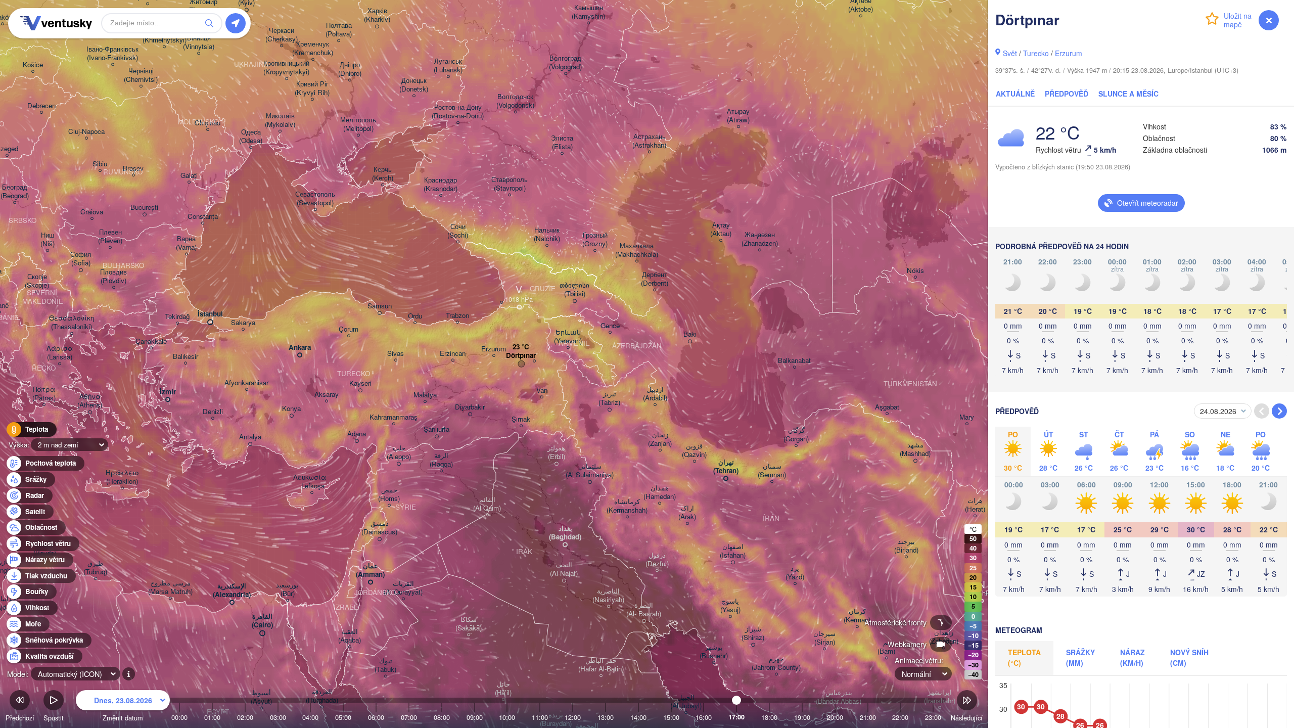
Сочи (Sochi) (457, 231)
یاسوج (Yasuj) (730, 605)
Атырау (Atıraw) (738, 115)
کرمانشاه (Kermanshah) (627, 506)
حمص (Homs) (389, 494)
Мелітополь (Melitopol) (358, 124)
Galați (189, 175)
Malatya (425, 395)
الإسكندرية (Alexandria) (232, 590)
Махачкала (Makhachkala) (636, 250)
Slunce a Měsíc (1128, 93)
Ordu (415, 316)
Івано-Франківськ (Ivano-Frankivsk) (112, 53)
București (144, 207)
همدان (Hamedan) (659, 492)
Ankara (300, 347)
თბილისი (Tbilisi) (574, 289)
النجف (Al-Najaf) (564, 569)
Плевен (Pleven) (110, 236)
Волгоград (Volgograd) (565, 62)
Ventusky (54, 23)
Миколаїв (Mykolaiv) (280, 120)
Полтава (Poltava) (339, 29)
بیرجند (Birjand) (906, 546)
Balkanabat (794, 360)
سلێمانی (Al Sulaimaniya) (590, 470)
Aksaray (326, 394)
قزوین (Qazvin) (694, 450)
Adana (356, 434)
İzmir (168, 392)
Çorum (348, 329)
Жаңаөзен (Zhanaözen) (760, 239)
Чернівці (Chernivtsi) (141, 75)
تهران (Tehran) (725, 466)
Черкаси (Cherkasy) (281, 34)
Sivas (395, 353)
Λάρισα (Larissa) (60, 352)
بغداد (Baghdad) (565, 532)
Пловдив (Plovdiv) (113, 276)
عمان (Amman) (370, 570)
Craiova (91, 212)
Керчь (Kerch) (382, 174)
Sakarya (243, 322)
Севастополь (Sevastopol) (315, 198)
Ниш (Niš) (47, 239)
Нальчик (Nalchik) (547, 234)
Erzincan (453, 353)
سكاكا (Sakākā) (468, 623)
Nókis (915, 270)
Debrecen (41, 106)
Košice (33, 65)
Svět (1010, 53)
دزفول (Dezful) (657, 559)
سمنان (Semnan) (772, 470)
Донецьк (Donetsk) (413, 85)
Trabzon (457, 315)
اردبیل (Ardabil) (655, 393)
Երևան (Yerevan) (568, 336)
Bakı (690, 334)
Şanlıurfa (436, 429)
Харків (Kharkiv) (377, 15)
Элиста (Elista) (562, 142)
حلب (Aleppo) (399, 452)
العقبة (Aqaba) (349, 636)
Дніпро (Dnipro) (349, 69)
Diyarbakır (470, 407)
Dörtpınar (521, 355)
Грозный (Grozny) (595, 239)
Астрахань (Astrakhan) (649, 141)
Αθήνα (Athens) (89, 401)
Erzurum (1068, 53)
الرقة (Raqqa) (441, 460)
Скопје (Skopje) (37, 281)
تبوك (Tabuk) (385, 665)
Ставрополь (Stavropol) (509, 184)
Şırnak (521, 419)
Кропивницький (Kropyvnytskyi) (286, 67)
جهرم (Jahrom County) (776, 663)
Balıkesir (185, 356)
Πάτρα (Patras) (44, 393)
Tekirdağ (177, 316)
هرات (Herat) (975, 505)
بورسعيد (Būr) (287, 589)
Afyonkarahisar (246, 383)
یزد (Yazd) (794, 572)
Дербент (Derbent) (654, 279)
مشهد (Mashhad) (915, 449)
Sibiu (100, 164)
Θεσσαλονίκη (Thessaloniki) (71, 322)
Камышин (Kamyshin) (588, 12)
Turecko (1036, 53)
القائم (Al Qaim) (487, 504)
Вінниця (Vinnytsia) (198, 42)
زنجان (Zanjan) (660, 439)
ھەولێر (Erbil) (556, 452)
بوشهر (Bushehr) (714, 651)
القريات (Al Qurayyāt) (403, 588)
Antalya (250, 437)
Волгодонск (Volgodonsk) (515, 101)
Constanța (203, 216)
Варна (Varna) (186, 243)
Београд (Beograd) (15, 191)
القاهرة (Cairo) (262, 620)
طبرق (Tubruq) (95, 567)
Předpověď (1066, 93)
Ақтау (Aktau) (720, 229)
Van (541, 390)
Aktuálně (1015, 93)
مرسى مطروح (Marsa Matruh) (170, 587)
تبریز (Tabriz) (609, 398)
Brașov (133, 168)
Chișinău (207, 123)
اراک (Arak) (687, 512)
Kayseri (360, 383)
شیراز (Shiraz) (753, 633)
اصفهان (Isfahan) (733, 551)
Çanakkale (151, 341)
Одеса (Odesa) (250, 136)
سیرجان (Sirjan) (824, 638)
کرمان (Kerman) (857, 615)
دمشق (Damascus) (379, 527)
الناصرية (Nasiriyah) (608, 595)
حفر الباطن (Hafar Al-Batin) (601, 664)
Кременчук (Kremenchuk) (312, 48)
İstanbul (210, 314)
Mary (966, 417)
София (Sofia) (80, 258)
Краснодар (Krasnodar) (440, 184)
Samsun (379, 306)
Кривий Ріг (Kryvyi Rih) (312, 88)
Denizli (213, 411)
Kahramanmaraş (393, 417)
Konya (291, 408)
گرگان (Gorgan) (796, 434)
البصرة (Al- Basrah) (643, 609)
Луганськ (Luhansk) (448, 65)
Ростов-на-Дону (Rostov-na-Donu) (458, 111)
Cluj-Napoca (86, 131)
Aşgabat (887, 407)
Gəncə (610, 326)
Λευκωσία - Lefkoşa (311, 481)
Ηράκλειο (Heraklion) (122, 477)
